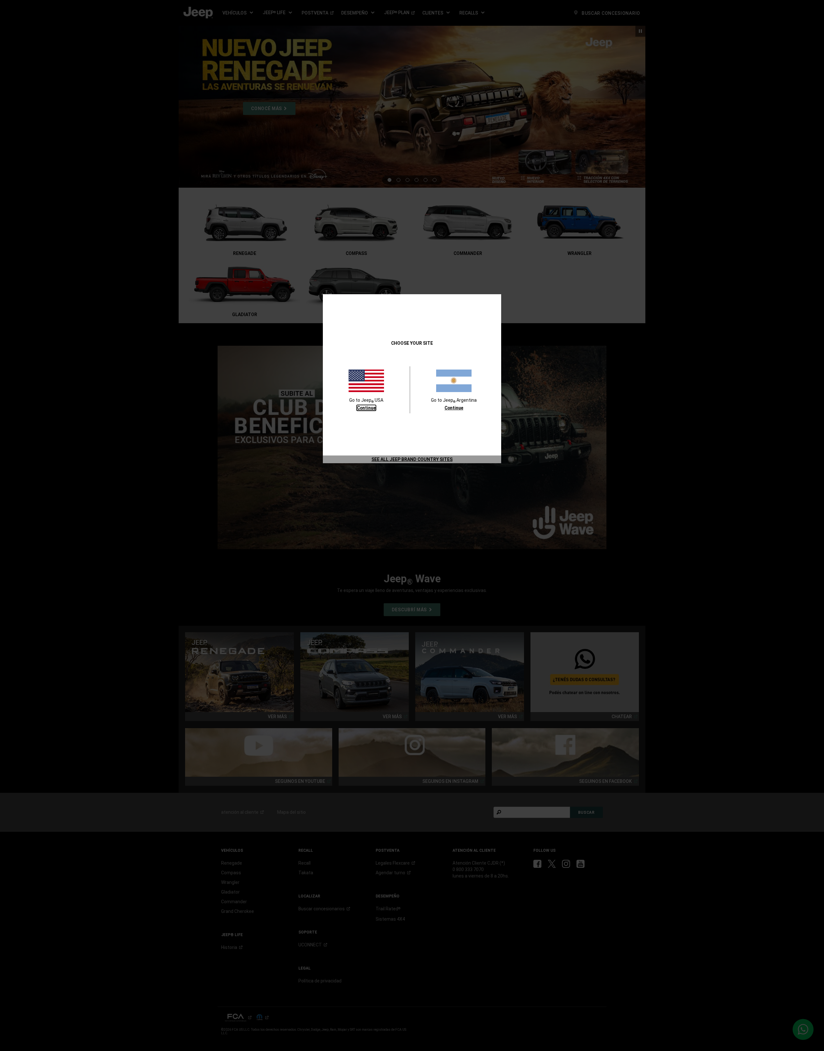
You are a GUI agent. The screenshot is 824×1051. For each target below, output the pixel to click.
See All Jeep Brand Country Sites (412, 459)
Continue (366, 407)
